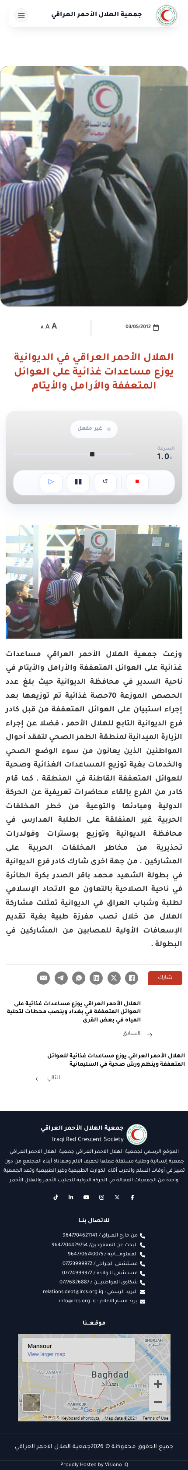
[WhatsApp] (78, 978)
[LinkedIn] (96, 978)
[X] (114, 978)
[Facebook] (131, 978)
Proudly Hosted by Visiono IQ (94, 1465)
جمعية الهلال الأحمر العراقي (97, 15)
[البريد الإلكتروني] (43, 978)
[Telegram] (61, 978)
